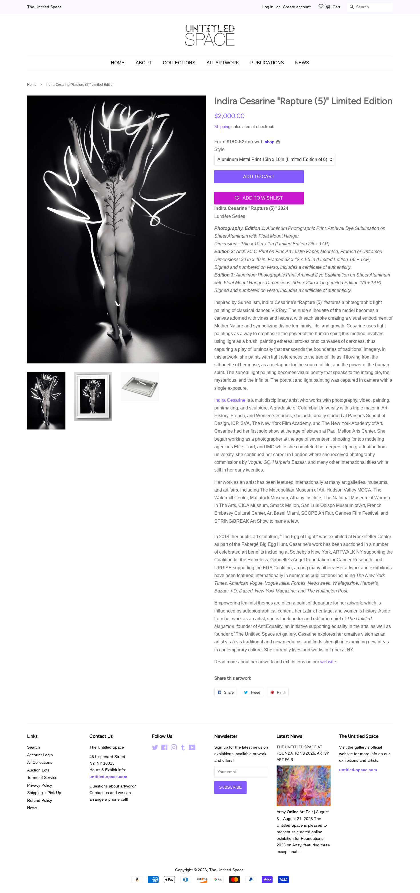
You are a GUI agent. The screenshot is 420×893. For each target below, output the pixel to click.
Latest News (289, 736)
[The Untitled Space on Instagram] (174, 749)
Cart (336, 7)
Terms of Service (42, 777)
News (302, 62)
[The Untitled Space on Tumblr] (183, 749)
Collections (179, 62)
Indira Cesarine (230, 400)
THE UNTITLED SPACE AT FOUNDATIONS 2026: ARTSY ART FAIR (303, 753)
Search (33, 747)
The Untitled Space (44, 7)
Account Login (40, 755)
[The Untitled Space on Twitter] (155, 749)
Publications (267, 62)
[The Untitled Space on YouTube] (192, 749)
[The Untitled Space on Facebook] (164, 749)
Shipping (222, 126)
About (144, 62)
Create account (297, 7)
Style (219, 149)
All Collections (39, 762)
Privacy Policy (39, 785)
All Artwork (223, 62)
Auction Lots (38, 770)
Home (118, 62)
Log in (267, 7)
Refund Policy (39, 800)
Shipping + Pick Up (44, 793)
